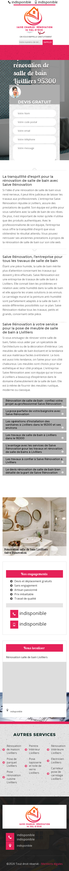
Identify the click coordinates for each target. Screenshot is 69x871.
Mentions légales (52, 864)
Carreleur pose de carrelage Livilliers (57, 773)
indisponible (21, 2)
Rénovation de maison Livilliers (14, 749)
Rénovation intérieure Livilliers (58, 749)
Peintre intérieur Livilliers (34, 749)
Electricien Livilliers (57, 760)
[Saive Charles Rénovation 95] (34, 18)
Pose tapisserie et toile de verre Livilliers (35, 766)
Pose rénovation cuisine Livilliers (14, 777)
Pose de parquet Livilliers (12, 762)
